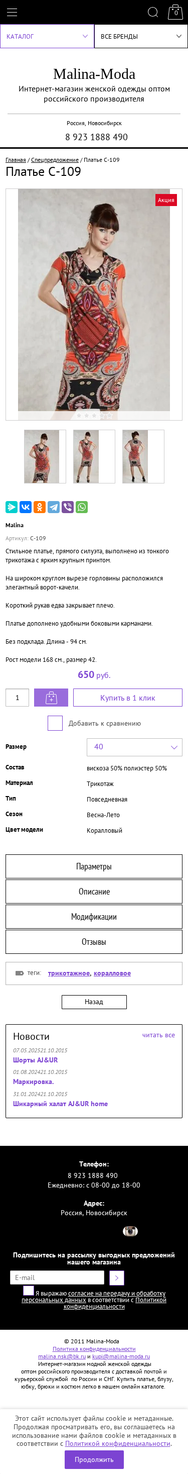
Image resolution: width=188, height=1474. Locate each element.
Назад (94, 1001)
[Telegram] (54, 507)
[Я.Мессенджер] (12, 507)
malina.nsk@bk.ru (62, 1356)
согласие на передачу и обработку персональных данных (93, 1296)
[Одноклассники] (40, 507)
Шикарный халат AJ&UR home (60, 1103)
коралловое (112, 972)
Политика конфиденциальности (94, 1348)
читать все (158, 1034)
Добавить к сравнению (104, 723)
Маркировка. (33, 1081)
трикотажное (69, 972)
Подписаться (116, 1278)
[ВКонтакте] (26, 507)
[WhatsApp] (82, 507)
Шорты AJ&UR (35, 1059)
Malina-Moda (94, 73)
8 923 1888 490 (96, 137)
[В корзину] (51, 698)
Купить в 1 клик (127, 698)
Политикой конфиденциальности (117, 1443)
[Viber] (68, 507)
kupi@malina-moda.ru (121, 1356)
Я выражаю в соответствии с (94, 1300)
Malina (15, 525)
